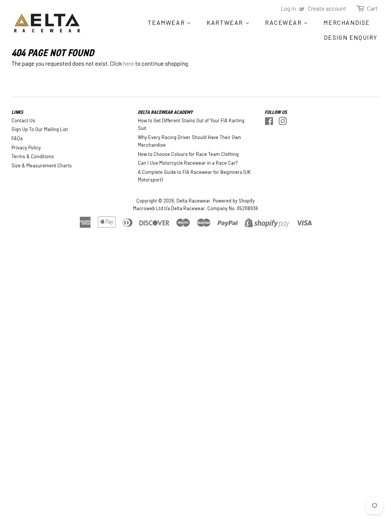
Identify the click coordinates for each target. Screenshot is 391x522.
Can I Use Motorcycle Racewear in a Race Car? (188, 163)
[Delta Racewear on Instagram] (282, 123)
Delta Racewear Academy (165, 112)
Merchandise (346, 22)
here (128, 63)
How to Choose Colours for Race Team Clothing (188, 154)
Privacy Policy (26, 147)
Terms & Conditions (32, 156)
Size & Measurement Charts (41, 165)
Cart (372, 8)
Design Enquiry (351, 37)
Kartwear (226, 22)
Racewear (284, 22)
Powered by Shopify (234, 201)
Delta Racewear (193, 201)
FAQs (17, 138)
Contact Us (23, 120)
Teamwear (167, 22)
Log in (288, 8)
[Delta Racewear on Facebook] (269, 123)
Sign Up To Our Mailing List (39, 129)
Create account (327, 8)
